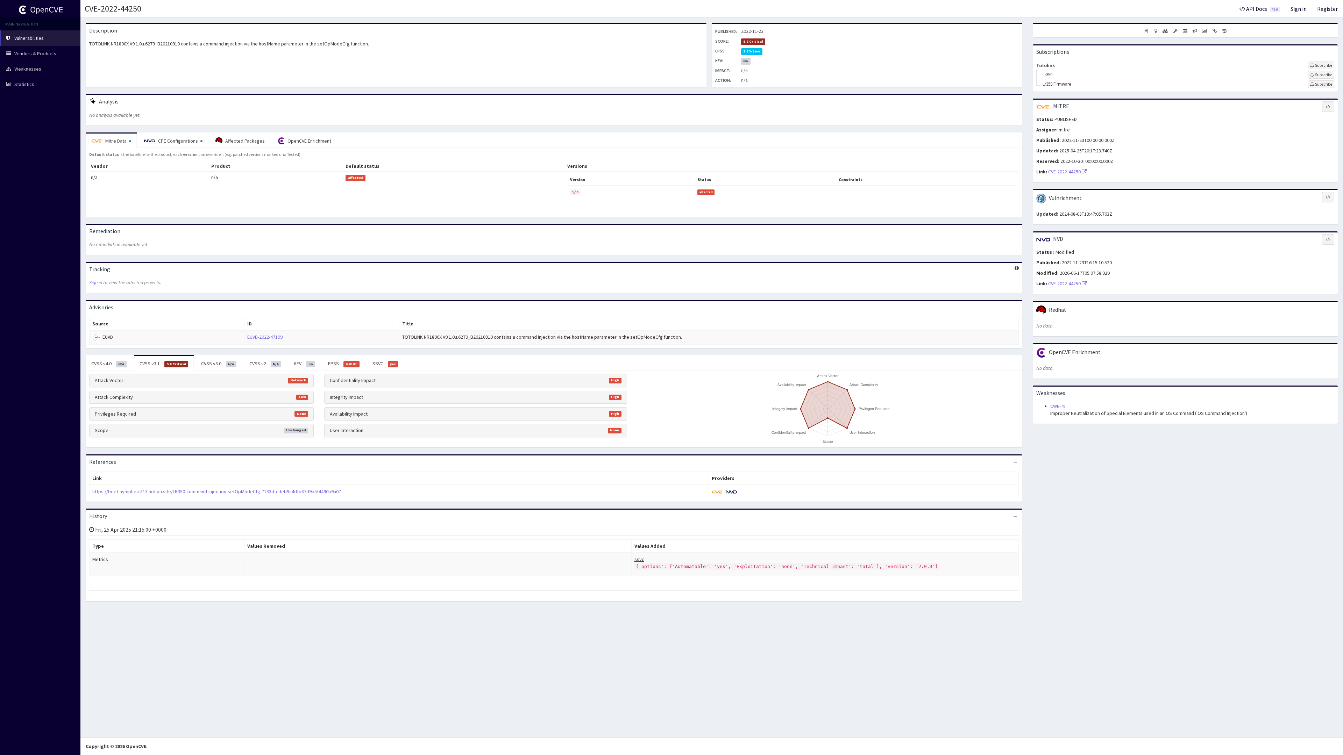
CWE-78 (1058, 406)
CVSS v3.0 (217, 363)
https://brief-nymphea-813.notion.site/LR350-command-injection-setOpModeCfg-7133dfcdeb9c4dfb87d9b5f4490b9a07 (216, 491)
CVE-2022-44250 (113, 8)
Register (1327, 8)
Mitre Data (116, 141)
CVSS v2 (264, 363)
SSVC (384, 363)
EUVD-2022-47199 (265, 337)
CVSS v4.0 (107, 363)
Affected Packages (244, 141)
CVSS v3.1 (163, 363)
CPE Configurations (178, 141)
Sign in (1299, 8)
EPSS (342, 363)
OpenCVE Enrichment (308, 141)
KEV (303, 363)
